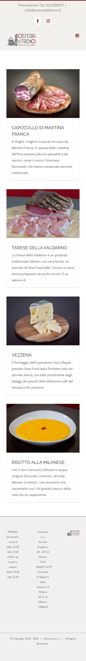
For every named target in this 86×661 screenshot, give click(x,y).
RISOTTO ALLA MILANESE (38, 462)
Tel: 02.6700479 (51, 5)
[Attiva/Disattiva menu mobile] (77, 35)
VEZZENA (22, 355)
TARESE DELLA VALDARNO (39, 247)
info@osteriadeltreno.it (43, 10)
